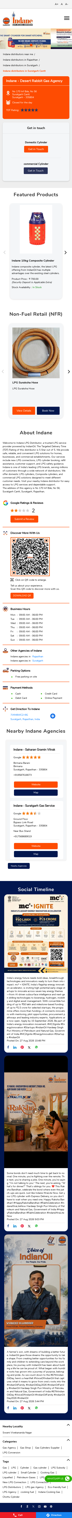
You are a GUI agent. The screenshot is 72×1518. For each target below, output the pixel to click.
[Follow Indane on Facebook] (21, 1506)
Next (66, 252)
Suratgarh (37, 660)
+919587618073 (22, 775)
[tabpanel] (36, 38)
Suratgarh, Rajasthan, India (25, 719)
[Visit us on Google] (27, 1506)
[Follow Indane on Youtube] (45, 1506)
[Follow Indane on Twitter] (33, 1506)
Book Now (48, 410)
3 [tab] (41, 45)
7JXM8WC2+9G (19, 715)
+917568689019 (22, 836)
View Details (24, 410)
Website (35, 784)
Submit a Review (24, 519)
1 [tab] (31, 45)
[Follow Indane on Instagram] (39, 1506)
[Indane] (18, 18)
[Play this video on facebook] (36, 1113)
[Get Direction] (53, 718)
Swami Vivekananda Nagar (17, 1432)
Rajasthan (37, 656)
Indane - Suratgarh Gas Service (34, 806)
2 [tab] (36, 45)
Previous (5, 252)
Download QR (22, 595)
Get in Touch (36, 149)
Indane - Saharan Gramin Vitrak (34, 750)
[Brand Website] (50, 1506)
